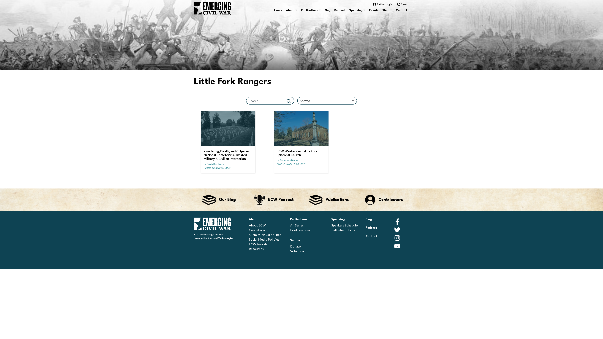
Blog (327, 10)
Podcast (339, 10)
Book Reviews (300, 230)
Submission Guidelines (265, 235)
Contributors (258, 230)
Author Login (384, 4)
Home (278, 10)
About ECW (257, 225)
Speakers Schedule (344, 225)
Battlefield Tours (343, 230)
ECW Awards (258, 244)
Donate (295, 246)
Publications (309, 10)
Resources (256, 249)
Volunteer (297, 251)
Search (405, 4)
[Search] (290, 101)
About (290, 10)
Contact (401, 10)
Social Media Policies (264, 239)
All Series (297, 225)
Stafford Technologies (220, 238)
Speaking (356, 10)
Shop (385, 10)
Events (374, 10)
